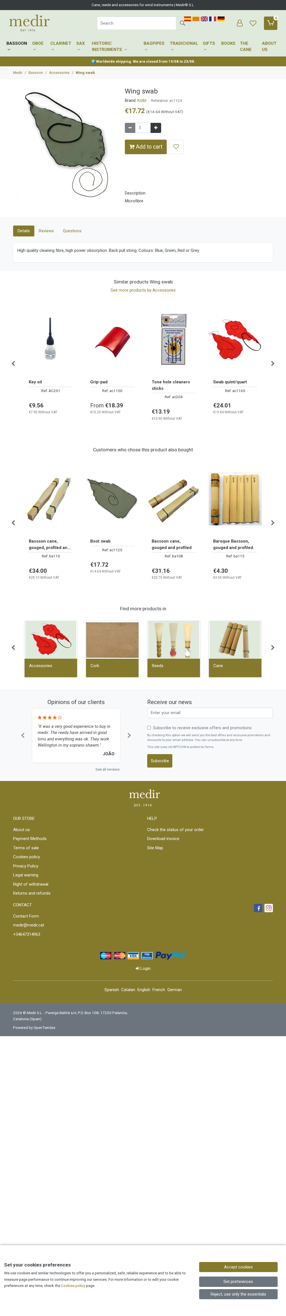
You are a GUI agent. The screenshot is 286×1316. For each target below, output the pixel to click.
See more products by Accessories (143, 290)
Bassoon (16, 43)
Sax (80, 43)
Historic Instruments (107, 46)
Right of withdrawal (30, 884)
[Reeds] (173, 640)
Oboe (38, 43)
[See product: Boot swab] (112, 499)
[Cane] (235, 640)
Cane (218, 665)
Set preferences (238, 1281)
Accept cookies (238, 1267)
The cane (246, 46)
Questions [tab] (72, 230)
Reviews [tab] (46, 230)
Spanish (111, 989)
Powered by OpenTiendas (34, 1027)
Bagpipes (154, 43)
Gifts (209, 43)
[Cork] (112, 640)
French (158, 989)
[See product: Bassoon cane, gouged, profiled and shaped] (50, 499)
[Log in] (239, 23)
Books (228, 43)
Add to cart (148, 147)
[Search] (182, 23)
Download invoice (163, 838)
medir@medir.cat (28, 925)
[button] (22, 736)
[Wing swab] (64, 145)
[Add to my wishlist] (176, 147)
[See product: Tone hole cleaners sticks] (173, 339)
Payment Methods (30, 838)
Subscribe (160, 760)
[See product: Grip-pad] (112, 339)
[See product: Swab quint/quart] (235, 339)
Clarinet (60, 43)
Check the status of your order (175, 829)
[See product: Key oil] (50, 339)
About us (269, 46)
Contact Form (26, 916)
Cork (94, 665)
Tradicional (184, 43)
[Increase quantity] (156, 128)
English (143, 989)
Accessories (40, 665)
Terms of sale (26, 847)
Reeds (157, 665)
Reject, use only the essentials (238, 1294)
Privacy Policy (25, 866)
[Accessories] (51, 640)
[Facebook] (258, 908)
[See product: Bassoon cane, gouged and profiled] (173, 499)
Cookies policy (26, 856)
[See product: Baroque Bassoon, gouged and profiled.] (235, 499)
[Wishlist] (253, 23)
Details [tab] (24, 230)
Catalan (128, 989)
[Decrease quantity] (130, 128)
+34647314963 (26, 934)
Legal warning (25, 875)
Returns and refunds (32, 893)
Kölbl (141, 100)
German (174, 989)
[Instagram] (268, 908)
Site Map (155, 847)
